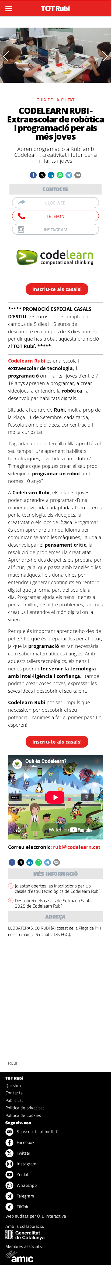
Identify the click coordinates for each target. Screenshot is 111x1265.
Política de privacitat (24, 1107)
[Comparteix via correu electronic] (77, 175)
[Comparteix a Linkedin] (51, 175)
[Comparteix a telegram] (68, 175)
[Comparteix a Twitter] (42, 175)
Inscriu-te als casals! (57, 289)
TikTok (22, 1206)
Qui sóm (13, 1085)
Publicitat (14, 1100)
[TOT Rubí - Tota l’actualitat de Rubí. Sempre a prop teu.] (55, 6)
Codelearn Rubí (27, 360)
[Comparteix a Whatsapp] (60, 175)
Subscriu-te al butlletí (37, 1131)
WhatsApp (26, 1185)
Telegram (25, 1196)
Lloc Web (55, 203)
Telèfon (55, 216)
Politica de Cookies (23, 1115)
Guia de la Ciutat (56, 99)
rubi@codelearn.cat (76, 847)
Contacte (14, 1092)
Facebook (25, 1142)
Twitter (23, 1153)
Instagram (55, 229)
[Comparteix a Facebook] (33, 175)
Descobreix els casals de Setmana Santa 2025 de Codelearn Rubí (53, 903)
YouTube (24, 1174)
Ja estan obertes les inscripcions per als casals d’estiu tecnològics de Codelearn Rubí (57, 888)
